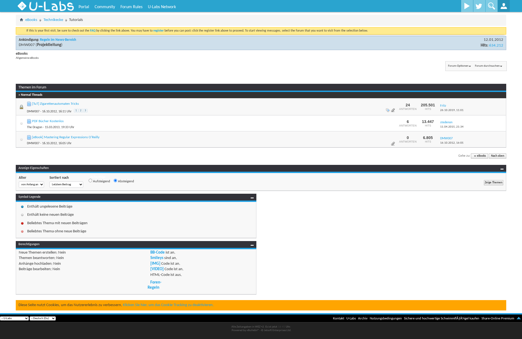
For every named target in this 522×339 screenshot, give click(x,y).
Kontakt (338, 318)
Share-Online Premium (497, 318)
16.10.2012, (452, 142)
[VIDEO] (157, 269)
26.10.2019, (452, 110)
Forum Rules (131, 7)
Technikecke (53, 20)
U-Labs (351, 318)
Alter (22, 178)
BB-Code (157, 253)
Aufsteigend (101, 181)
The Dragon (34, 127)
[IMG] (155, 264)
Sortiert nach (59, 178)
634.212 (496, 46)
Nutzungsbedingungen (386, 318)
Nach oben (497, 156)
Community (105, 7)
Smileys (156, 258)
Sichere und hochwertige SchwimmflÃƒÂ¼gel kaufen (441, 318)
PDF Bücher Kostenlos (48, 121)
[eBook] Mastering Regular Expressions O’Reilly (66, 137)
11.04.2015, (452, 126)
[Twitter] (479, 6)
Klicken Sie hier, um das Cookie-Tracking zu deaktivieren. (168, 305)
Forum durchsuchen (487, 65)
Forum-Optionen (458, 65)
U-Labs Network (162, 7)
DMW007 (27, 45)
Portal (84, 7)
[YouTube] (467, 6)
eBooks (31, 20)
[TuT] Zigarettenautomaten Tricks (55, 104)
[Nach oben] (518, 318)
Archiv (363, 318)
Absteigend (125, 181)
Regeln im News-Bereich (58, 40)
